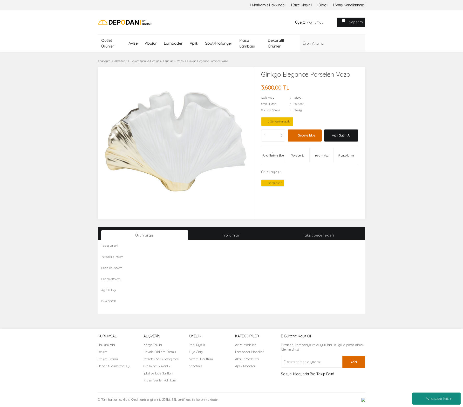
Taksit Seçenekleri (318, 235)
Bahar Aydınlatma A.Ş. (114, 366)
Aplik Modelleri (245, 366)
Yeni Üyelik (197, 345)
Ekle (354, 361)
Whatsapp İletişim (439, 398)
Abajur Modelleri (247, 359)
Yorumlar (231, 235)
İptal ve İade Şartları (158, 373)
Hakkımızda (106, 345)
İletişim (103, 352)
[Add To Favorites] (273, 155)
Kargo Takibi (152, 345)
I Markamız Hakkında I (268, 5)
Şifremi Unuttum (201, 359)
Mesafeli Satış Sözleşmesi (161, 359)
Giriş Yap (316, 22)
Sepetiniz (195, 366)
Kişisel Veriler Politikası (159, 380)
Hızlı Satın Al (341, 135)
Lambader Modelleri (249, 352)
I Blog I (322, 5)
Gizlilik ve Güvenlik (156, 366)
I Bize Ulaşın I (301, 5)
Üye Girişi (196, 352)
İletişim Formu (108, 359)
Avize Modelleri (246, 345)
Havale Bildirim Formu (159, 352)
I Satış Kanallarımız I (349, 5)
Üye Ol (300, 22)
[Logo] (125, 22)
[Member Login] (290, 22)
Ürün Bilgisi (144, 235)
